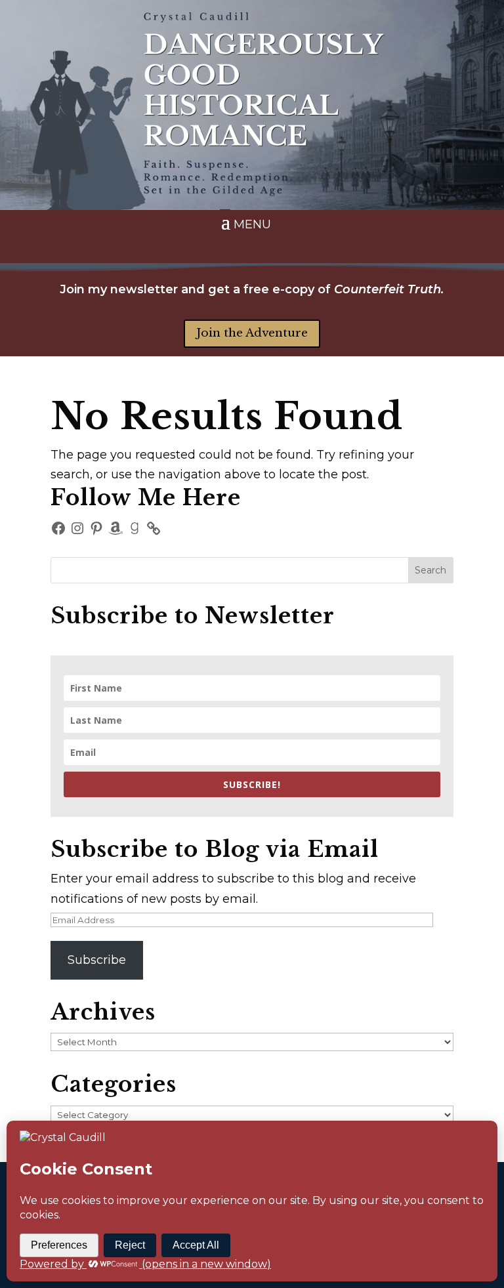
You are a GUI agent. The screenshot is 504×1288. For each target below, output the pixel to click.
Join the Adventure (252, 333)
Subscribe (97, 960)
